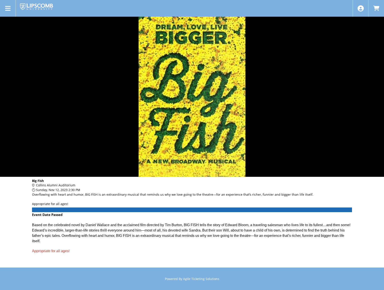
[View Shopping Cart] (376, 8)
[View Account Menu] (360, 8)
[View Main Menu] (8, 8)
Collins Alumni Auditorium (55, 185)
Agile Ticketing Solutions (201, 279)
